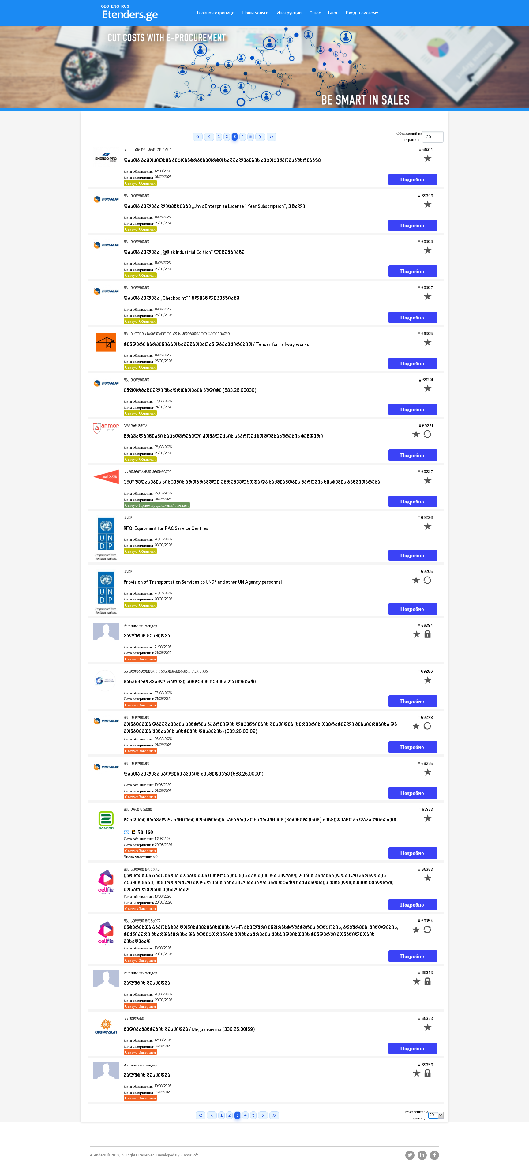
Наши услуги (255, 13)
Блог (333, 13)
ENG (115, 6)
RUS (125, 6)
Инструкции (289, 13)
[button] (441, 1115)
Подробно (412, 179)
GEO (105, 6)
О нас (315, 13)
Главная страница (215, 13)
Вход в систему (362, 13)
